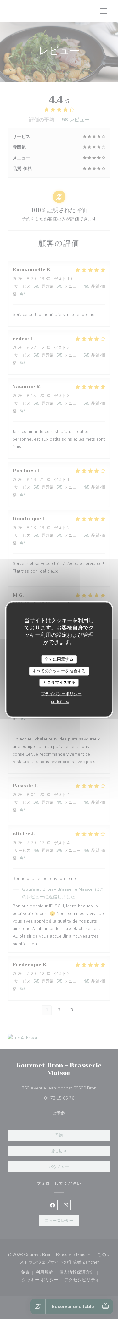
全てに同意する (59, 659)
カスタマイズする (59, 682)
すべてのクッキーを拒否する (59, 671)
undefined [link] (60, 702)
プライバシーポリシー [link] (61, 694)
